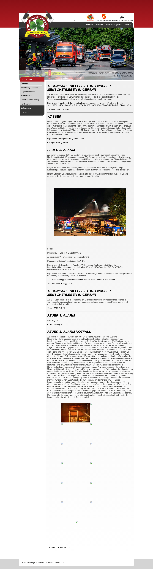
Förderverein (26, 104)
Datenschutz (26, 108)
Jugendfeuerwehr (28, 92)
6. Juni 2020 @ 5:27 (55, 325)
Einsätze (99, 25)
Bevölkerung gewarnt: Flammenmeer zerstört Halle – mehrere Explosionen (83, 280)
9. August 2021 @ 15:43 (57, 109)
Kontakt (128, 25)
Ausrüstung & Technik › (30, 88)
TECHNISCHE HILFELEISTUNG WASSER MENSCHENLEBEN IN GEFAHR (79, 87)
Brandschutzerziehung (30, 100)
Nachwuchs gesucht (114, 25)
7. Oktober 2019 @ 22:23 (57, 547)
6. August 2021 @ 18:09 (57, 143)
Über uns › (25, 83)
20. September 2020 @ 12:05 (59, 284)
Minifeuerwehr (26, 96)
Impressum (25, 112)
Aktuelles (89, 25)
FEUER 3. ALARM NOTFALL (69, 332)
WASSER (54, 116)
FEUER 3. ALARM (61, 150)
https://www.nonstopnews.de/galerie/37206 (65, 139)
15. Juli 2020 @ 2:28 (56, 308)
